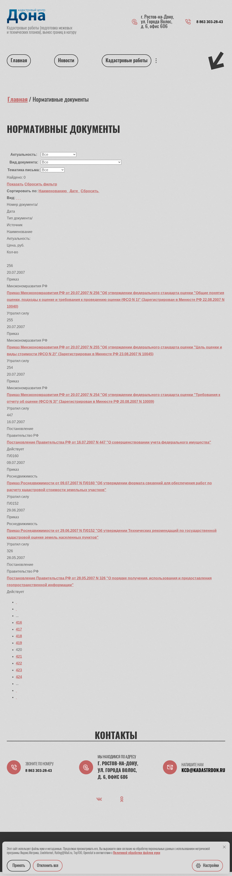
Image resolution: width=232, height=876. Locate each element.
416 (19, 622)
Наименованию (53, 191)
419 (19, 643)
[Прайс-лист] (20, 198)
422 (19, 663)
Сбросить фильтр (40, 184)
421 (19, 656)
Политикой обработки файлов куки (136, 853)
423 (19, 670)
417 (19, 629)
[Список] (16, 198)
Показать (15, 184)
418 (19, 636)
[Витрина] (18, 198)
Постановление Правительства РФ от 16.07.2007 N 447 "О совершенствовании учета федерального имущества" (109, 442)
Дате (74, 191)
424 (19, 677)
